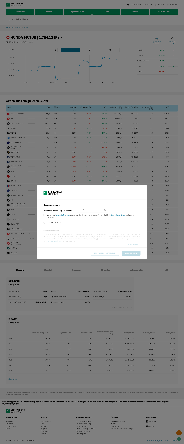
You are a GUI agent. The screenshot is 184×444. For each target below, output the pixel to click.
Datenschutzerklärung (118, 215)
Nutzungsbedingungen (62, 215)
